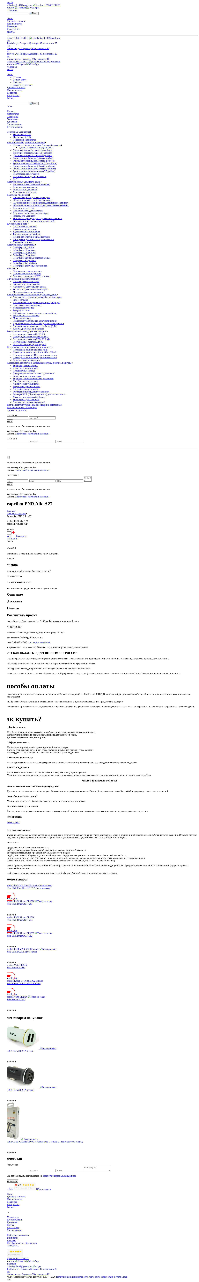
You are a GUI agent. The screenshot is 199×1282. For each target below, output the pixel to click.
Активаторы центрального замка (29, 286)
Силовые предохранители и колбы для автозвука (37, 297)
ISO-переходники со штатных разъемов (32, 200)
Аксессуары (13, 1227)
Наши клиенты (14, 23)
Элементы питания (16, 410)
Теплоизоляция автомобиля (26, 234)
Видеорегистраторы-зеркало (27, 305)
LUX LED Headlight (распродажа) (29, 344)
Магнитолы (13, 114)
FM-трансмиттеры (22, 318)
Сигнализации (14, 1230)
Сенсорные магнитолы (18, 132)
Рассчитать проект (10, 822)
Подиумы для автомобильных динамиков (33, 373)
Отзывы (17, 77)
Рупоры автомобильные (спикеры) (36, 147)
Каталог (11, 111)
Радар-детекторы (21, 310)
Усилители (12, 119)
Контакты (12, 26)
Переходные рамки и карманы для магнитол (29, 347)
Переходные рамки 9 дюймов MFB (30, 349)
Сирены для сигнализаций (26, 281)
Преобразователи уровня (25, 381)
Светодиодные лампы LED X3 (28, 342)
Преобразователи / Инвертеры (22, 407)
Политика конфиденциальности (72, 1277)
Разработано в (114, 1277)
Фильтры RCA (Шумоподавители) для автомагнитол (39, 394)
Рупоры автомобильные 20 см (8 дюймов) (33, 166)
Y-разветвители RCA (23, 208)
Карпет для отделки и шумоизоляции (31, 237)
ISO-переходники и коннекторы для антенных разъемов (41, 205)
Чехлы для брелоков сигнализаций (30, 289)
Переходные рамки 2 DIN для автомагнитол (35, 357)
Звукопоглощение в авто (25, 229)
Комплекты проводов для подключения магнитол (37, 218)
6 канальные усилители (24, 192)
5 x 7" (16, 179)
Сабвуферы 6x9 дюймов (25, 263)
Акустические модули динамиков (29, 176)
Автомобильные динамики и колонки (26, 142)
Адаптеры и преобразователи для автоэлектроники (38, 323)
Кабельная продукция (18, 195)
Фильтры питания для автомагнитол (31, 391)
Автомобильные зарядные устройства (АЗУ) (35, 326)
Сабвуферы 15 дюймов (24, 255)
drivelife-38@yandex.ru (21, 5)
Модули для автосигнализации (28, 292)
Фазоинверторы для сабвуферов (29, 397)
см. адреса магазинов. (40, 642)
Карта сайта (94, 1277)
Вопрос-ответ (19, 79)
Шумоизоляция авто (17, 223)
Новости (17, 82)
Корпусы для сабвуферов (25, 365)
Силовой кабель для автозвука (28, 210)
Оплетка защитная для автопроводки (31, 197)
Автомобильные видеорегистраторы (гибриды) (36, 302)
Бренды (11, 31)
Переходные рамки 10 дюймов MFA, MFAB (35, 352)
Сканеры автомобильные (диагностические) (35, 321)
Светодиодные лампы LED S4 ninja (30, 336)
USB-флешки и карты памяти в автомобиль (34, 313)
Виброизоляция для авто (25, 226)
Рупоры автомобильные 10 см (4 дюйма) (33, 158)
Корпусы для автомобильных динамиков (33, 378)
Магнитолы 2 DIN (22, 137)
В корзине (20, 536)
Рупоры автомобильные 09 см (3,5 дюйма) (34, 171)
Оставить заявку (9, 1181)
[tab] (102, 594)
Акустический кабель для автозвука (31, 213)
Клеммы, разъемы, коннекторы (28, 328)
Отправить (7, 421)
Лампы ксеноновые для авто (27, 273)
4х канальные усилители (25, 189)
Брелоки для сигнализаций (26, 284)
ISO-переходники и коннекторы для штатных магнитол (40, 202)
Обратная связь (43, 1189)
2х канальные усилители (25, 187)
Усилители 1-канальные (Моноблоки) (31, 184)
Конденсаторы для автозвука (27, 376)
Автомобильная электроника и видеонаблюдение (32, 294)
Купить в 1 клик (9, 538)
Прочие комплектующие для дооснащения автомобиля (34, 405)
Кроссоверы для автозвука (26, 174)
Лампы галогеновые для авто (27, 271)
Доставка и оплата (16, 21)
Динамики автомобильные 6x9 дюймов (32, 155)
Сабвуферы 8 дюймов (23, 247)
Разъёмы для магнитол (24, 216)
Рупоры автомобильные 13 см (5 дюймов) (33, 161)
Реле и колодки (20, 300)
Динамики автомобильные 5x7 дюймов (32, 153)
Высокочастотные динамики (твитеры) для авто (37, 145)
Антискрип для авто (23, 242)
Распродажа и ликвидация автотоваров (27, 331)
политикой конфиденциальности (32, 433)
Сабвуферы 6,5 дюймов (24, 260)
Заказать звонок (9, 10)
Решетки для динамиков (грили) (29, 402)
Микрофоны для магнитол (26, 399)
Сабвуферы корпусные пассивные (30, 265)
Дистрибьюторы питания (25, 389)
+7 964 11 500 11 (52, 5)
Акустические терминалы (26, 384)
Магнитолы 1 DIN (22, 134)
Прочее (10, 1225)
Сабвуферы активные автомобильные (31, 258)
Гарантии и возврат (22, 85)
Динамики (12, 121)
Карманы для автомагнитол (26, 360)
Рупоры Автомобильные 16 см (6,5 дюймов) (35, 163)
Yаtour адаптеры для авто (25, 368)
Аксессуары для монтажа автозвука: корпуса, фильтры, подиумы (39, 363)
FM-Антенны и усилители (26, 315)
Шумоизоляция (14, 127)
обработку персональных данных (59, 1176)
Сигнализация (14, 124)
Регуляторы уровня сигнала (26, 386)
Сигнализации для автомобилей (23, 279)
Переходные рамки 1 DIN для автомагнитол (35, 355)
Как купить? (13, 29)
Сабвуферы (12, 116)
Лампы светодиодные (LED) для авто (31, 276)
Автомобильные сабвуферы (21, 244)
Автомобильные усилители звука (24, 181)
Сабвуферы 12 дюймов (24, 252)
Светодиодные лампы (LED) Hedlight (31, 339)
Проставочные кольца (24, 370)
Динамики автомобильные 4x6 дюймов (32, 150)
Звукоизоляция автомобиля (26, 231)
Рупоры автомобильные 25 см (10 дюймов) (34, 168)
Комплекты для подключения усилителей (33, 221)
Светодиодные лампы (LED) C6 (29, 334)
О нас (10, 18)
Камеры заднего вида (23, 307)
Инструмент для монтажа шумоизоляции (33, 239)
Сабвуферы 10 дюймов (24, 250)
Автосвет (12, 268)
